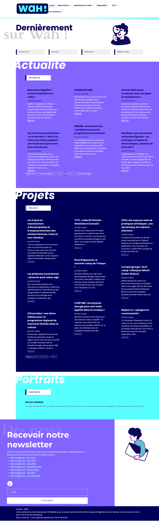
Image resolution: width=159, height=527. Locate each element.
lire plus (31, 120)
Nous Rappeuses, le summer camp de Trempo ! (90, 263)
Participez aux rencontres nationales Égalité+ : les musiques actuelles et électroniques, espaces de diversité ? (137, 140)
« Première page (44, 173)
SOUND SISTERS (83, 90)
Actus (52, 6)
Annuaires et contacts (50, 12)
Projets (37, 241)
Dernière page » (85, 173)
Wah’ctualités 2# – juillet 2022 (23, 461)
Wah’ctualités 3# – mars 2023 (23, 464)
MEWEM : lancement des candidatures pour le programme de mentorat (89, 130)
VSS (114, 6)
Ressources (63, 6)
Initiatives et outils (82, 6)
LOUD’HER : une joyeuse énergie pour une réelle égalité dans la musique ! (89, 306)
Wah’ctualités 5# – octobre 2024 (24, 470)
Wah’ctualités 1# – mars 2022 (23, 458)
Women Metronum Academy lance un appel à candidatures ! (136, 93)
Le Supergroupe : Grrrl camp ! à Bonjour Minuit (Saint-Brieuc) (135, 270)
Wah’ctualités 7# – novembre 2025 (25, 476)
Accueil (43, 6)
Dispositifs (102, 6)
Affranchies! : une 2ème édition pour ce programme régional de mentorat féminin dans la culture (42, 320)
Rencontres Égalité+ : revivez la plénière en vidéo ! (40, 93)
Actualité (38, 101)
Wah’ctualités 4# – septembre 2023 (25, 467)
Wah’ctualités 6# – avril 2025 (22, 473)
